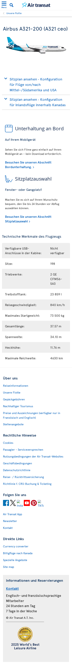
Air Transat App (12, 514)
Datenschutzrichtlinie (16, 470)
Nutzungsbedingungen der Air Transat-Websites (33, 456)
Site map (8, 567)
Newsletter (10, 521)
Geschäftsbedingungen (17, 463)
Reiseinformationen (15, 385)
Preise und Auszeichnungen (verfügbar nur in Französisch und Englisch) (31, 415)
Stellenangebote (13, 424)
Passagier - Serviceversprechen (23, 449)
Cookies (8, 443)
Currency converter (15, 546)
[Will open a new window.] (6, 503)
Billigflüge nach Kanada (17, 553)
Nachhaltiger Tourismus (18, 406)
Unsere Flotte (14, 13)
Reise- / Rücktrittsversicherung (23, 477)
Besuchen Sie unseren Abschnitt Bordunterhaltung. (28, 164)
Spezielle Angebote (15, 560)
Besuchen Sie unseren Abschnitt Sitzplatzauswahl (28, 218)
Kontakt (8, 528)
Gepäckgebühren (14, 399)
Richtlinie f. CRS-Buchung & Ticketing (27, 484)
